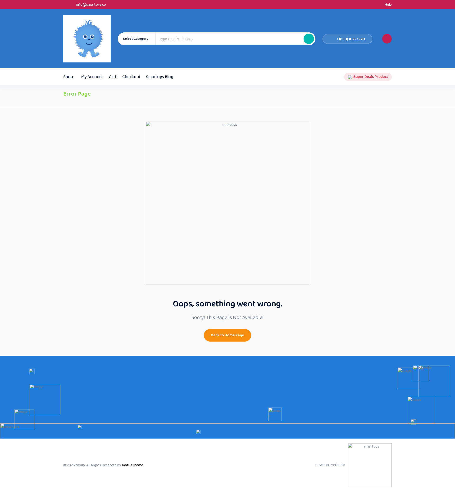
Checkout (131, 77)
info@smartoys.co (91, 5)
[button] (309, 39)
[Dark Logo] (87, 38)
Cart (113, 77)
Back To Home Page (227, 335)
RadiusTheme (132, 465)
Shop (68, 77)
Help (388, 5)
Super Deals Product (371, 77)
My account (92, 77)
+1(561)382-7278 (351, 39)
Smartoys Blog (159, 77)
